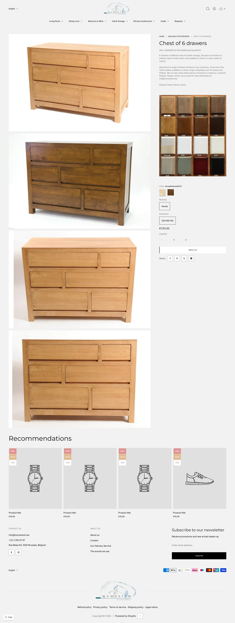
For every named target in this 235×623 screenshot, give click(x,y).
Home (161, 36)
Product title (15, 512)
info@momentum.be (19, 535)
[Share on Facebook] (177, 258)
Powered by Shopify (125, 616)
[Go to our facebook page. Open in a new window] (11, 552)
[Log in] (214, 9)
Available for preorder (178, 36)
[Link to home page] (117, 591)
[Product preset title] (35, 478)
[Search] (208, 9)
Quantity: (163, 234)
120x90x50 (167, 220)
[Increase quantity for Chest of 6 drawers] (185, 239)
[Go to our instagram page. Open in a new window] (18, 552)
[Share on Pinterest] (191, 258)
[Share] (170, 258)
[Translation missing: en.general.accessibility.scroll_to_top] (140, 616)
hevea (165, 206)
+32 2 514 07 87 (17, 540)
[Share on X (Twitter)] (184, 258)
